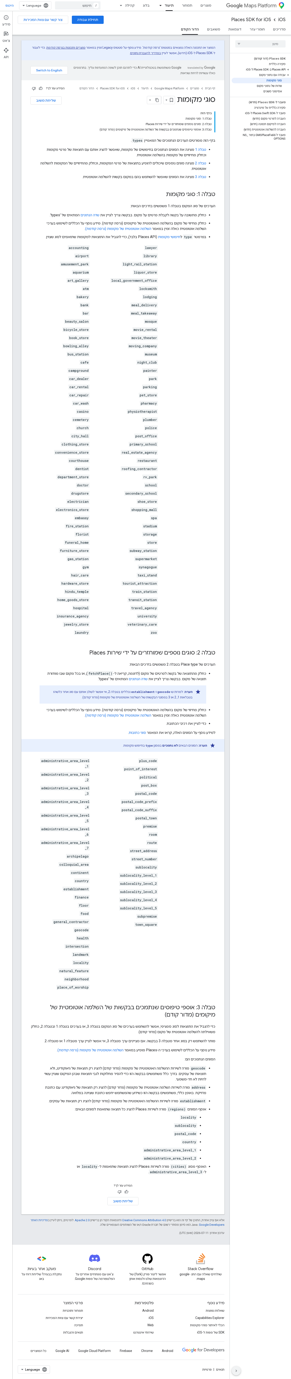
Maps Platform (260, 6)
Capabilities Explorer (209, 1318)
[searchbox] (260, 44)
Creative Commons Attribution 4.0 (144, 1220)
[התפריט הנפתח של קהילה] (119, 5)
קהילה (130, 5)
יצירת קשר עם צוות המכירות (64, 1318)
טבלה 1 (200, 149)
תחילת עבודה (87, 20)
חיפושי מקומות (169, 237)
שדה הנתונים (89, 215)
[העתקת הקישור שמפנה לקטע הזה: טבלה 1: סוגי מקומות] (161, 194)
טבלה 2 (200, 163)
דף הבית (210, 88)
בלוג (146, 5)
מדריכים (279, 29)
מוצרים (206, 5)
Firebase (126, 1351)
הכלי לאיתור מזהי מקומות (207, 1325)
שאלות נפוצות (215, 1310)
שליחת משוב (46, 100)
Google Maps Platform (169, 88)
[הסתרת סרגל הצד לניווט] (236, 1370)
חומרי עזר (257, 29)
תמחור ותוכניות (73, 1310)
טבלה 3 (200, 177)
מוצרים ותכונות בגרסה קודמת (65, 47)
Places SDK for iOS (251, 20)
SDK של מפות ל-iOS (210, 1332)
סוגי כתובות (137, 732)
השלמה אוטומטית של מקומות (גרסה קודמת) (118, 228)
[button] (261, 69)
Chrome (147, 1351)
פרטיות (207, 1369)
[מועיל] (40, 88)
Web (150, 1325)
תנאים (220, 1369)
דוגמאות (234, 29)
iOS (282, 20)
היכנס (9, 5)
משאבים (213, 29)
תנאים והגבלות (73, 1332)
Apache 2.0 (82, 1220)
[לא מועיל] (33, 88)
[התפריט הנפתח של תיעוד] (159, 5)
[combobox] (77, 5)
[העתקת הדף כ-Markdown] (157, 100)
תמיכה (78, 1325)
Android (148, 1310)
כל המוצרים (38, 1351)
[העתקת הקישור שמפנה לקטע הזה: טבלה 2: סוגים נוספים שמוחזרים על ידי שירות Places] (84, 653)
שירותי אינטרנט (143, 1332)
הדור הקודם (190, 29)
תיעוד (169, 5)
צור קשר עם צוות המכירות (43, 20)
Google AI (62, 1351)
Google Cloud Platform (94, 1351)
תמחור (187, 5)
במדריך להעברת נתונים (145, 53)
